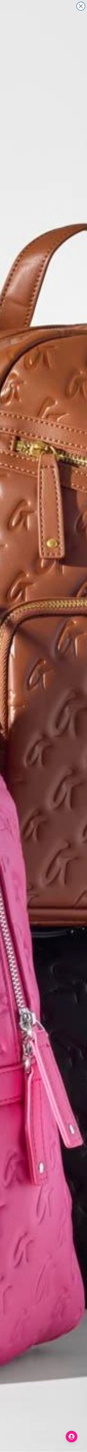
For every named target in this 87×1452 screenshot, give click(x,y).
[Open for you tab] (71, 1436)
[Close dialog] (81, 6)
